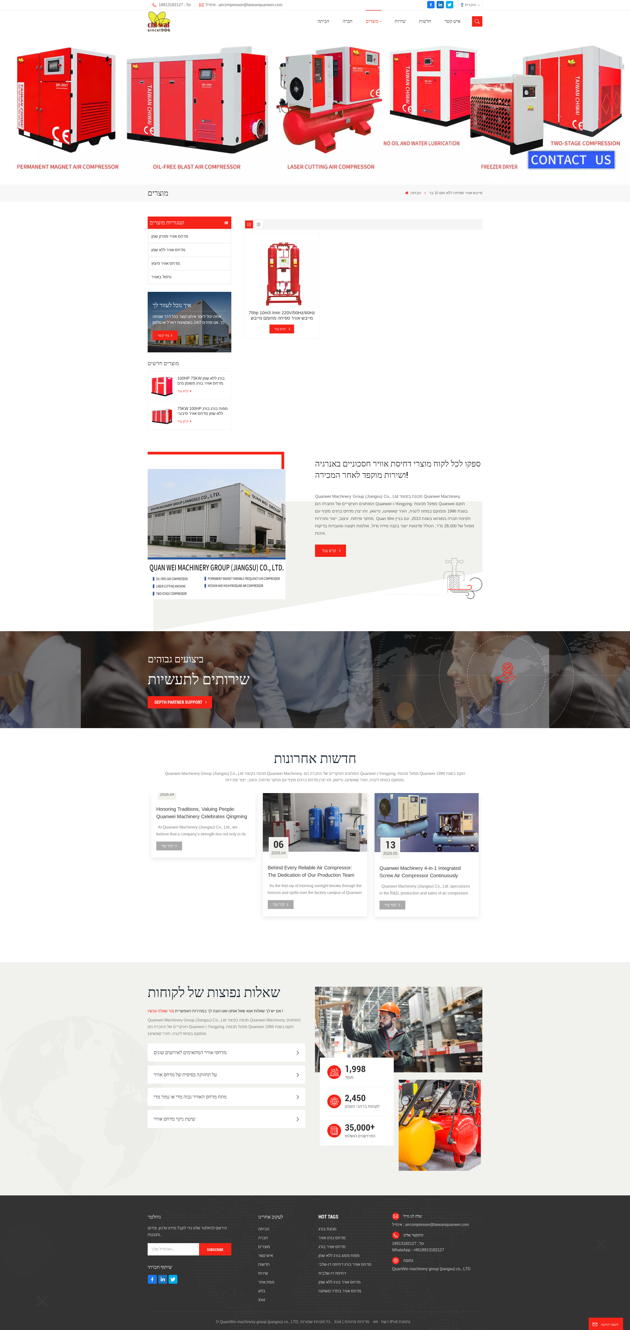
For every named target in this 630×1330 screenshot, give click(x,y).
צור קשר (163, 335)
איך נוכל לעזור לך (172, 305)
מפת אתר (266, 1282)
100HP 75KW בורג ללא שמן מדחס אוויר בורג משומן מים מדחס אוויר (201, 381)
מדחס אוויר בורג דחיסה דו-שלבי (344, 1264)
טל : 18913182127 (174, 5)
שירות (400, 21)
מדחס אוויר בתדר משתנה (339, 1291)
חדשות (425, 21)
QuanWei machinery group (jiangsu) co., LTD (431, 1269)
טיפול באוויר (161, 277)
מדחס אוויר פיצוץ (165, 263)
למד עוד (167, 846)
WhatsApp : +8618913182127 (418, 1250)
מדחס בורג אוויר (332, 1238)
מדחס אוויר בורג (332, 1247)
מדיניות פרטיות (357, 1322)
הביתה (323, 21)
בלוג (261, 1291)
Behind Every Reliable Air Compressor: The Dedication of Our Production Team (311, 871)
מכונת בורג (327, 1229)
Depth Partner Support (178, 702)
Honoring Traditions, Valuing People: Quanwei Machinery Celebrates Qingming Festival (201, 813)
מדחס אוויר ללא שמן (168, 250)
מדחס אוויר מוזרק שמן (169, 236)
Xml (261, 1300)
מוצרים (372, 21)
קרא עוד (183, 391)
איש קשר (452, 21)
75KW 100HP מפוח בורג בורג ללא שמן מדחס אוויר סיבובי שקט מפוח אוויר (202, 411)
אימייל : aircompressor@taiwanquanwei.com (243, 5)
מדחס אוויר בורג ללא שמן (339, 1282)
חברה (347, 21)
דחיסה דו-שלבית (332, 1273)
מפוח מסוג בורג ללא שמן (339, 1255)
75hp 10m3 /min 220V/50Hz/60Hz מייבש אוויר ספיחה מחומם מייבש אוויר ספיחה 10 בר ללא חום (282, 315)
